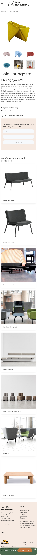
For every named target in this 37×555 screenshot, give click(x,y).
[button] (2, 3)
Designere (22, 518)
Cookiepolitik (23, 512)
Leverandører (23, 516)
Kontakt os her (25, 550)
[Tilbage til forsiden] (18, 3)
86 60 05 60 (16, 126)
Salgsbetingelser (24, 510)
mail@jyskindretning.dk (7, 520)
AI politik (22, 514)
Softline (13, 111)
